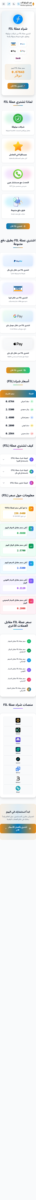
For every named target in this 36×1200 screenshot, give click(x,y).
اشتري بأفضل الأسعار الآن (17, 828)
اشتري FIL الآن (16, 226)
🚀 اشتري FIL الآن (18, 86)
